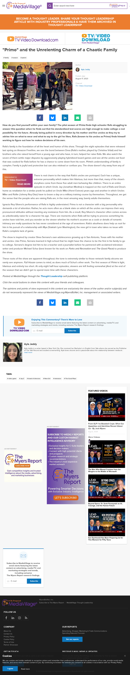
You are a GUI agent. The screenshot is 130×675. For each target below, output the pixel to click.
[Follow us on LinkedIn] (12, 617)
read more (28, 352)
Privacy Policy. (116, 662)
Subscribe (72, 331)
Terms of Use (9, 642)
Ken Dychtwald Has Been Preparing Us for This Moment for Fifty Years (105, 539)
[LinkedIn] (65, 118)
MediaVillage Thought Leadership (80, 603)
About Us (7, 631)
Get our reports (72, 639)
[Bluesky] (52, 118)
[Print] (90, 118)
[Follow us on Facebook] (6, 617)
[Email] (77, 118)
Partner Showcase (11, 645)
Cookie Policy (9, 639)
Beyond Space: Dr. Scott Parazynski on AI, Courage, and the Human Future (105, 505)
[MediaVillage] (24, 5)
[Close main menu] (125, 656)
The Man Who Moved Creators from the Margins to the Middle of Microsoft (104, 471)
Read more (25, 669)
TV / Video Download (84, 86)
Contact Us (8, 634)
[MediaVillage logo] (19, 603)
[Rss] (26, 617)
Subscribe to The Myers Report (51, 603)
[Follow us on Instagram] (19, 617)
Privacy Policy (9, 637)
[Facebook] (40, 118)
